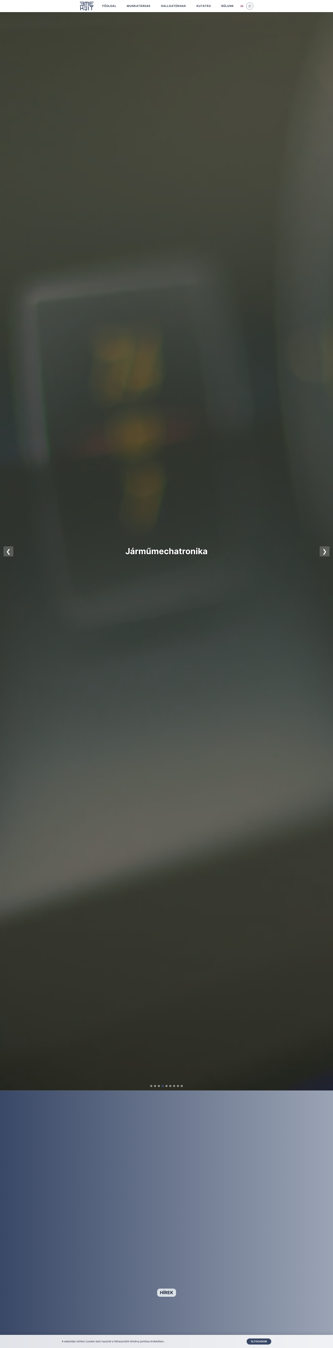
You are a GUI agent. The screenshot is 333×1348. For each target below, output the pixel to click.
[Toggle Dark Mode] (249, 6)
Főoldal (109, 6)
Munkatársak (139, 6)
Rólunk (227, 6)
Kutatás (204, 6)
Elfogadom (259, 1341)
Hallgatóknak (173, 6)
